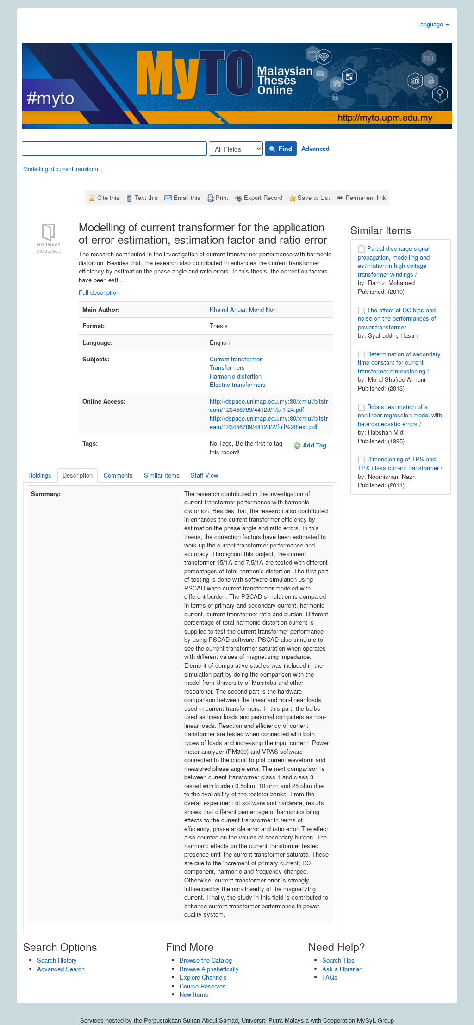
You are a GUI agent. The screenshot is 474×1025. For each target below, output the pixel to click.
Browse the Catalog (206, 960)
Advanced (315, 148)
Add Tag (313, 445)
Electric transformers (238, 384)
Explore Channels (203, 977)
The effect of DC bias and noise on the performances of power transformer (397, 318)
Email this (187, 197)
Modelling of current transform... (62, 169)
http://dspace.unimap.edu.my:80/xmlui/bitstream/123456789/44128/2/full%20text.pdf (269, 422)
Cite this (108, 197)
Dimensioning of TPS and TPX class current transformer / (400, 463)
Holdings (39, 475)
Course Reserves (203, 986)
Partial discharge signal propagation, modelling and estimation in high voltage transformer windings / (394, 261)
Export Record (263, 197)
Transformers (227, 367)
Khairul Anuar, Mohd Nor (242, 309)
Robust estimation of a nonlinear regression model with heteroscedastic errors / (400, 415)
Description (77, 475)
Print (222, 197)
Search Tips (338, 960)
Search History (57, 960)
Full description (99, 292)
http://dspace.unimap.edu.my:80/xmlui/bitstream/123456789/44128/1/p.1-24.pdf (269, 405)
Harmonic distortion (236, 376)
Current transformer (236, 358)
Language (431, 23)
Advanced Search (61, 968)
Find (284, 148)
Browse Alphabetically (209, 968)
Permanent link (366, 197)
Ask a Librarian (342, 968)
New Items (194, 994)
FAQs (329, 977)
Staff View (204, 475)
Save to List (314, 197)
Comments (118, 475)
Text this (146, 197)
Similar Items (162, 475)
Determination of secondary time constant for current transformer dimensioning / (399, 362)
